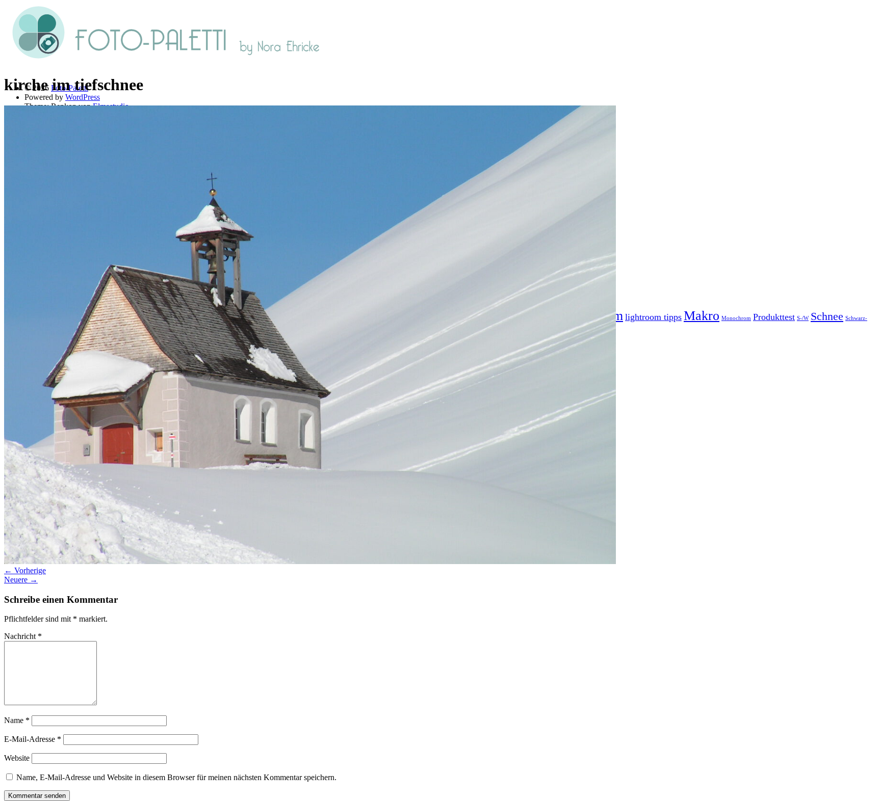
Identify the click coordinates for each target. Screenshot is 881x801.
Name (17, 720)
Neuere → (21, 579)
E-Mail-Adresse (32, 739)
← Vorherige (25, 570)
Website (17, 758)
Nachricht (23, 636)
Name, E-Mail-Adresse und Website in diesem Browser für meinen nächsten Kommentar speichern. (176, 777)
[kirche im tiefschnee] (310, 561)
